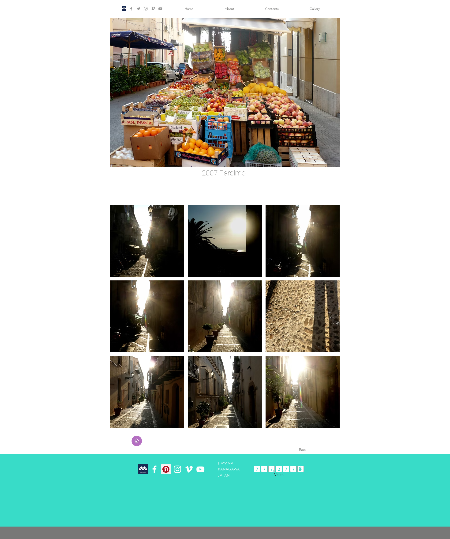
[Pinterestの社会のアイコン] (166, 469)
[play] (328, 163)
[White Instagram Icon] (177, 469)
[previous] (119, 319)
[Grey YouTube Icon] (160, 8)
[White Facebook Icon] (154, 469)
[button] (225, 92)
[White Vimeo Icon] (189, 469)
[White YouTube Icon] (200, 469)
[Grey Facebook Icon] (131, 8)
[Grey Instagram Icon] (145, 8)
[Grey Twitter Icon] (138, 8)
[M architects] (124, 8)
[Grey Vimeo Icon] (153, 8)
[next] (331, 319)
